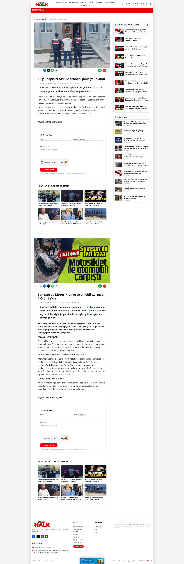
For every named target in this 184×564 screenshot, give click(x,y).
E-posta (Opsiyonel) (79, 139)
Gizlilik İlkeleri (98, 526)
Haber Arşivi (77, 543)
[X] (38, 536)
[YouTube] (46, 536)
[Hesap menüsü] (150, 4)
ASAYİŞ (91, 2)
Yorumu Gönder (50, 169)
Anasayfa (37, 19)
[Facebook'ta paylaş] (44, 70)
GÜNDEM (83, 2)
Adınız (42, 139)
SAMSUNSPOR (73, 2)
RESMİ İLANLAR (110, 2)
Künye (96, 532)
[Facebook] (33, 536)
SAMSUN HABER (61, 2)
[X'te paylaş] (48, 70)
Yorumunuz (44, 146)
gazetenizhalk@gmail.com (43, 547)
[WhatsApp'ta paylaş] (52, 70)
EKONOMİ (99, 2)
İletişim (96, 529)
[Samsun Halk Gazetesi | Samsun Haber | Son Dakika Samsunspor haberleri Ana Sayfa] (41, 3)
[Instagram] (42, 536)
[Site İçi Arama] (121, 4)
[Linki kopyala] (56, 70)
